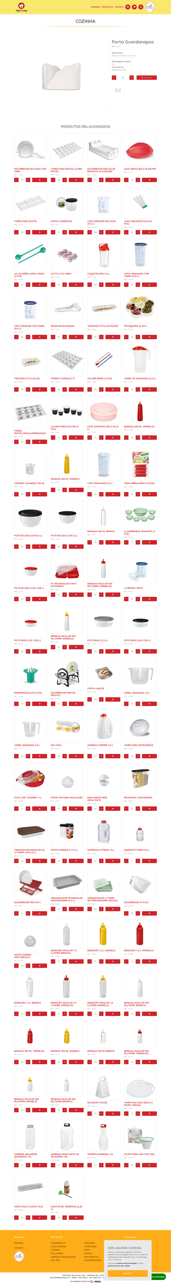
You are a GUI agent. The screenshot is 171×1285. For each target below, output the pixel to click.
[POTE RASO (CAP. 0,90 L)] (140, 621)
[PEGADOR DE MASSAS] (67, 307)
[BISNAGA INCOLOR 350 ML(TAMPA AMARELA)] (30, 1082)
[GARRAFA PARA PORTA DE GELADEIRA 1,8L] (67, 1135)
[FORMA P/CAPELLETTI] (67, 359)
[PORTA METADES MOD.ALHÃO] (67, 778)
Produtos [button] (107, 7)
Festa (87, 1250)
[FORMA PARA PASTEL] (30, 202)
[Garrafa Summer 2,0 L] (103, 726)
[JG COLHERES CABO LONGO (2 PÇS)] (30, 254)
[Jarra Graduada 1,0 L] (140, 674)
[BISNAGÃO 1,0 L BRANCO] (30, 986)
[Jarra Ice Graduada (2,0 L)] (140, 359)
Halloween (57, 1253)
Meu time (55, 1260)
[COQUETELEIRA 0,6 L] (103, 254)
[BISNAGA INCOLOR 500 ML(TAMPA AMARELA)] (67, 619)
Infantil (88, 1253)
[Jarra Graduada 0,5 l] (30, 726)
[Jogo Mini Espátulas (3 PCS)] (140, 202)
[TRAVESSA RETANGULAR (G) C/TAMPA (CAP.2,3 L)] (30, 831)
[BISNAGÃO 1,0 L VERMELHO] (140, 933)
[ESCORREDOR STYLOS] (140, 883)
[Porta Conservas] (67, 202)
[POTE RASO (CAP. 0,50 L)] (30, 621)
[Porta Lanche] (103, 671)
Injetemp (77, 1275)
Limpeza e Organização (63, 1257)
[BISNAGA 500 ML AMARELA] (67, 462)
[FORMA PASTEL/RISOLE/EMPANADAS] (30, 412)
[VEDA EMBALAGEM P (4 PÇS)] (140, 464)
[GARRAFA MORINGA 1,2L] (103, 1135)
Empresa (95, 7)
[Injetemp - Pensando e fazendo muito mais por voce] (21, 7)
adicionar (147, 77)
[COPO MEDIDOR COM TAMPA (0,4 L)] (30, 307)
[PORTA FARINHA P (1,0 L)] (67, 831)
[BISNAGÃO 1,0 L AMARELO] (103, 933)
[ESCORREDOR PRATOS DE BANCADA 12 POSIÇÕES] (103, 150)
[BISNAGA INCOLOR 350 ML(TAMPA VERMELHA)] (140, 1034)
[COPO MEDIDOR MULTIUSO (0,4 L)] (103, 202)
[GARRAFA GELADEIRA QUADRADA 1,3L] (30, 1135)
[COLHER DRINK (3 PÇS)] (103, 359)
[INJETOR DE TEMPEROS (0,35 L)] (67, 1187)
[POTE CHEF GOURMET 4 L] (30, 778)
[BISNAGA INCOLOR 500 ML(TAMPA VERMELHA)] (103, 567)
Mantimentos (91, 1257)
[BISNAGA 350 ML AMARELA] (67, 1034)
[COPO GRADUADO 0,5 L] (103, 464)
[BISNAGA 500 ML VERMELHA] (140, 409)
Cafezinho (89, 1243)
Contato (119, 7)
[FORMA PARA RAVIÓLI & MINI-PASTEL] (67, 150)
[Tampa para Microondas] (140, 726)
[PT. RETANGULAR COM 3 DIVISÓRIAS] (67, 567)
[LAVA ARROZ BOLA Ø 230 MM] (140, 150)
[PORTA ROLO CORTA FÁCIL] (30, 1187)
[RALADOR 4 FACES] (103, 1084)
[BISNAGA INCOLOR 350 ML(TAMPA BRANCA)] (67, 1082)
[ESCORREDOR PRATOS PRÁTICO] (67, 674)
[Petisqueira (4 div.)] (140, 307)
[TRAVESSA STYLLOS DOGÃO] (103, 307)
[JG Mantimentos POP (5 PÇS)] (67, 409)
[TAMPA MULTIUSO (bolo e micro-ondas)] (140, 1084)
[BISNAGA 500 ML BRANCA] (103, 514)
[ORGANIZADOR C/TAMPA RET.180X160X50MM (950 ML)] (103, 881)
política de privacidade (126, 1263)
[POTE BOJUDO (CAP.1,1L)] (67, 516)
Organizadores (92, 1260)
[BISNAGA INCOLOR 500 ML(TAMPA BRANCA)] (140, 986)
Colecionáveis (58, 1246)
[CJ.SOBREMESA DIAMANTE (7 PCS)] (140, 514)
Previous (11, 75)
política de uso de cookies (119, 1266)
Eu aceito (128, 1273)
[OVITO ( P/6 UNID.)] (67, 254)
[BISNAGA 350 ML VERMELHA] (30, 1034)
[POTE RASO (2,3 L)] (103, 621)
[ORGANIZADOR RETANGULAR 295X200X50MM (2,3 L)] (67, 881)
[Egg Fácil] (67, 726)
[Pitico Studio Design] (96, 1281)
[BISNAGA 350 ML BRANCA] (103, 1034)
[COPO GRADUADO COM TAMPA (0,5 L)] (140, 254)
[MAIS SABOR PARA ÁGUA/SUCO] (103, 778)
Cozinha (55, 1250)
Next (160, 90)
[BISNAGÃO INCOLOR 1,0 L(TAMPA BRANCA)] (67, 933)
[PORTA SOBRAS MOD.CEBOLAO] (30, 935)
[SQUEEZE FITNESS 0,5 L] (140, 831)
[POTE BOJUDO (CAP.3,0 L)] (30, 516)
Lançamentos (58, 1243)
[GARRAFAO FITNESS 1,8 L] (103, 831)
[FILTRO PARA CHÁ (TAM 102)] (140, 1135)
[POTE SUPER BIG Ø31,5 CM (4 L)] (103, 409)
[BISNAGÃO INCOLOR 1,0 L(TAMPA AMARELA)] (103, 986)
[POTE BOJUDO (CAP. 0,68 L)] (30, 569)
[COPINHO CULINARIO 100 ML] (30, 464)
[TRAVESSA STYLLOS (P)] (30, 359)
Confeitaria (90, 1246)
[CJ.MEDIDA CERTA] (140, 569)
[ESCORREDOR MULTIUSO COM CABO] (30, 150)
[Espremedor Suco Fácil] (30, 674)
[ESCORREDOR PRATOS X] (30, 883)
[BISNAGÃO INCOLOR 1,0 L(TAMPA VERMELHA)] (67, 986)
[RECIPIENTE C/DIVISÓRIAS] (140, 778)
